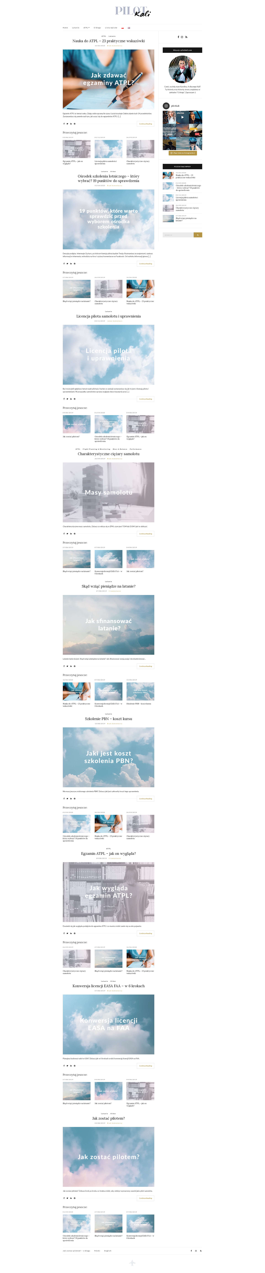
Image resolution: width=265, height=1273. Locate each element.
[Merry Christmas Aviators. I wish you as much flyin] (169, 117)
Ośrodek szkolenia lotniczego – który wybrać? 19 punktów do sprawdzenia (108, 178)
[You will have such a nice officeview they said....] (195, 130)
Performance (136, 449)
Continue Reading (145, 124)
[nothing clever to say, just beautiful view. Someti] (182, 130)
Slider (113, 171)
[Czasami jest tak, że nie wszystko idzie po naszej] (195, 143)
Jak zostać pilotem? (71, 436)
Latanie (76, 28)
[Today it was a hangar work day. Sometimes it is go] (169, 130)
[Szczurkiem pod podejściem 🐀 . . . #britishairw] (182, 143)
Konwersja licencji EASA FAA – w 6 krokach (109, 986)
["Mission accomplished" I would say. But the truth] (195, 117)
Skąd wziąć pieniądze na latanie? (77, 301)
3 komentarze (115, 591)
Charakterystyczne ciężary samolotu (108, 454)
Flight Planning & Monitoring (96, 449)
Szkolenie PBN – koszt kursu (139, 704)
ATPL (86, 28)
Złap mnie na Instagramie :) (184, 153)
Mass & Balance (120, 449)
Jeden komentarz (114, 321)
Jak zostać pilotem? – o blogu (76, 1251)
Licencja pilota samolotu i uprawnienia (108, 316)
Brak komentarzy (114, 45)
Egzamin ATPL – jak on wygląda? (108, 853)
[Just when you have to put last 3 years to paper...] (182, 117)
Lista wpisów (111, 28)
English (108, 1251)
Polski (97, 1251)
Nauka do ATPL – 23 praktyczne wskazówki (109, 41)
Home (65, 28)
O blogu (97, 28)
